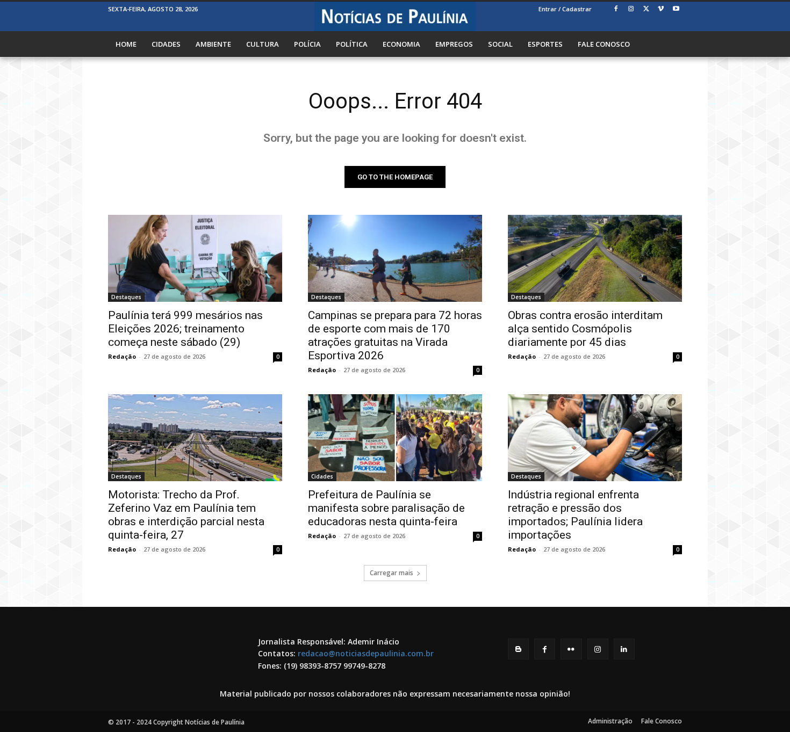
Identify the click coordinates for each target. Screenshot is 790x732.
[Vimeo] (661, 9)
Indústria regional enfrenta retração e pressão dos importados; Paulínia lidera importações (575, 514)
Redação (122, 356)
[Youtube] (676, 9)
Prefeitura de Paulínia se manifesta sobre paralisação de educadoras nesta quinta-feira (386, 508)
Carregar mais (391, 572)
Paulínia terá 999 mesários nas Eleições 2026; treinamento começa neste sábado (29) (185, 329)
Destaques (126, 297)
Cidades (322, 476)
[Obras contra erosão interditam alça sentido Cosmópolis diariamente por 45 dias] (595, 258)
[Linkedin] (624, 649)
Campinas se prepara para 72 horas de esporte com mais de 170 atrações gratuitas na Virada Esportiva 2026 (395, 335)
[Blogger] (518, 649)
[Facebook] (616, 9)
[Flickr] (571, 649)
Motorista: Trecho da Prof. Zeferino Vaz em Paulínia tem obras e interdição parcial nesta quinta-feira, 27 (186, 514)
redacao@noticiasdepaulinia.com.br (366, 653)
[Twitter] (646, 9)
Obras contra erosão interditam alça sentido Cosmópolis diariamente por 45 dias (585, 329)
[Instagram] (631, 9)
